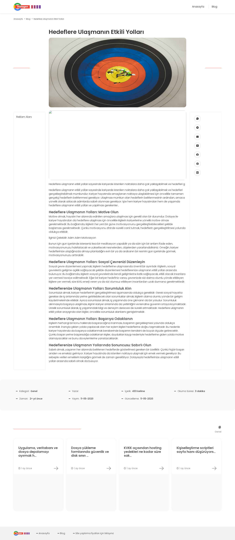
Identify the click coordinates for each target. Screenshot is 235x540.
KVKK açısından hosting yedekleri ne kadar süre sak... (142, 452)
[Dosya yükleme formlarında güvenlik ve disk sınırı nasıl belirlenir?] (108, 468)
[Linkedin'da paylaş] (197, 172)
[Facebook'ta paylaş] (197, 154)
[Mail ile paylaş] (197, 137)
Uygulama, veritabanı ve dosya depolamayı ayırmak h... (38, 452)
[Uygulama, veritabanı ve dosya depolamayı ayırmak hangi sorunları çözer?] (56, 468)
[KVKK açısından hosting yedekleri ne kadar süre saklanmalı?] (161, 468)
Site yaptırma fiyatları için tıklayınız (94, 533)
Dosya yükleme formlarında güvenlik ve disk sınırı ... (90, 452)
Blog (62, 533)
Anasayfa (44, 533)
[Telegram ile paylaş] (197, 127)
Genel (34, 391)
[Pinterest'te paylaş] (197, 164)
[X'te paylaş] (197, 145)
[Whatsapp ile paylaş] (197, 118)
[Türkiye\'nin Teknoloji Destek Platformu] (27, 6)
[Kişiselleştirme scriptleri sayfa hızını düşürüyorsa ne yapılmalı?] (214, 468)
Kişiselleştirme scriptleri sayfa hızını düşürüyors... (196, 450)
